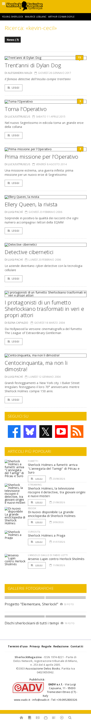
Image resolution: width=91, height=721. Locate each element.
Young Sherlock (12, 16)
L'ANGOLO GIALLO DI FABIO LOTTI (48, 555)
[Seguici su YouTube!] (61, 431)
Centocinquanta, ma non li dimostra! (36, 366)
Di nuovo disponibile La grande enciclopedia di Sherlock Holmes (52, 514)
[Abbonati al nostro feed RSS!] (77, 431)
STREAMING (35, 484)
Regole (46, 646)
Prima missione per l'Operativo (41, 156)
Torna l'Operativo (26, 108)
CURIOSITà (34, 531)
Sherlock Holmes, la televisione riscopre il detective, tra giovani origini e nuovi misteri (56, 492)
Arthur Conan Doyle (61, 16)
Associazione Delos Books (42, 668)
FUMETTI (33, 461)
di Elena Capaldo (16, 323)
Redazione (61, 646)
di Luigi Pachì (14, 212)
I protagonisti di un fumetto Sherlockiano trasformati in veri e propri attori (44, 309)
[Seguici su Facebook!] (14, 431)
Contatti (76, 646)
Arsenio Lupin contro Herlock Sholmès (56, 559)
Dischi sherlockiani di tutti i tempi (32, 623)
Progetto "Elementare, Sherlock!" (31, 604)
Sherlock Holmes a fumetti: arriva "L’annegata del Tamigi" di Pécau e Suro (54, 468)
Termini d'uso (18, 646)
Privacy (35, 646)
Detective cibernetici (29, 252)
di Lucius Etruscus (17, 116)
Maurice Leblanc (35, 16)
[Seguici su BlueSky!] (30, 431)
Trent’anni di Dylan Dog (33, 65)
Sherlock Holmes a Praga (46, 535)
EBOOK (32, 508)
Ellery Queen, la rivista (31, 204)
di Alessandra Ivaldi (18, 73)
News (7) (13, 40)
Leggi (15, 87)
